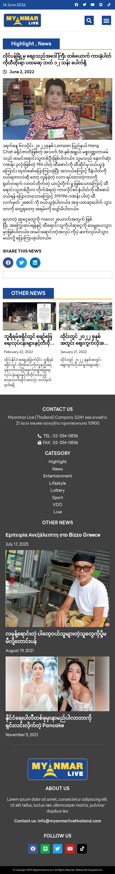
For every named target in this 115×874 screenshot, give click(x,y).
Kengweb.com (95, 870)
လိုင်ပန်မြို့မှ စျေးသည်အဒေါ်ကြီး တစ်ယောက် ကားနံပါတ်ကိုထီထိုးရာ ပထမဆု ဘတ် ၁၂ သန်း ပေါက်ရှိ (57, 59)
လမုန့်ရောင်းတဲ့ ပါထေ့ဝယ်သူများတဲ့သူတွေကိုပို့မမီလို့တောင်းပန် (56, 637)
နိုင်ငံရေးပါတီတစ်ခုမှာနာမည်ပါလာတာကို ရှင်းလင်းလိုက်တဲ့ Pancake (49, 721)
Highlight (22, 44)
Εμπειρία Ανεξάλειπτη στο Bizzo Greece (53, 535)
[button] (89, 20)
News (44, 44)
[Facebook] (76, 4)
